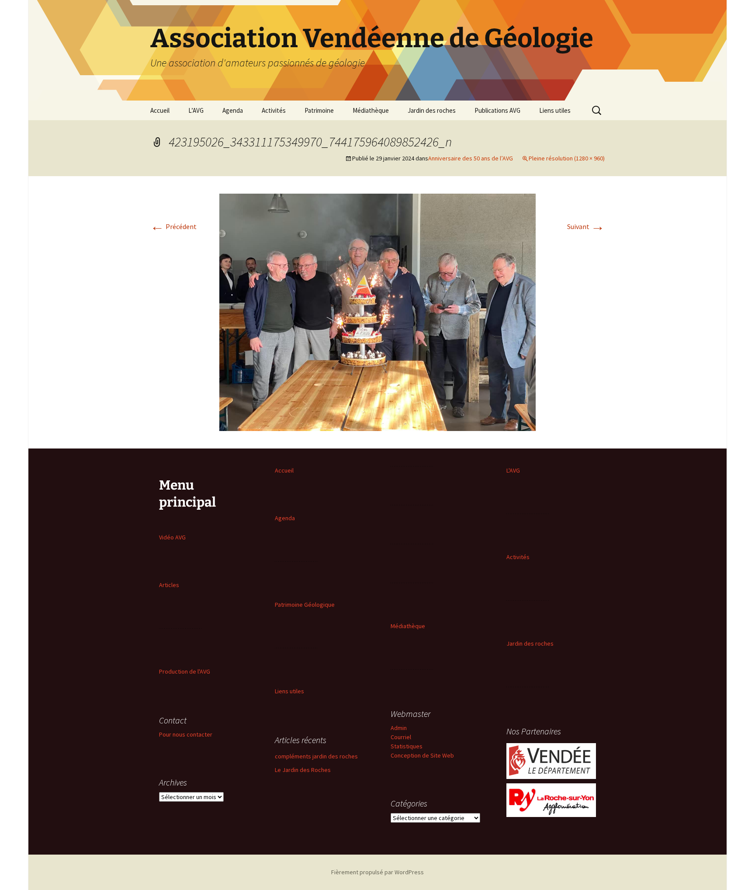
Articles (169, 585)
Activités (274, 110)
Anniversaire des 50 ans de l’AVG (470, 158)
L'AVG (513, 470)
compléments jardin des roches (316, 756)
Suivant (586, 226)
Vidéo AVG (172, 537)
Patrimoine (319, 110)
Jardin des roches (432, 110)
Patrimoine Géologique (305, 604)
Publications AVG (497, 110)
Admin (399, 728)
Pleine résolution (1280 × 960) (567, 158)
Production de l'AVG (184, 671)
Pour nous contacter (185, 734)
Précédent (173, 226)
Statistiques (407, 746)
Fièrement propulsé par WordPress (377, 872)
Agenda (232, 110)
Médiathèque (371, 110)
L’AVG (196, 110)
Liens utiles (555, 110)
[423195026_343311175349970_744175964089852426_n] (377, 311)
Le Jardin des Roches (303, 770)
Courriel (401, 737)
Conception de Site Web (422, 755)
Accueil (160, 110)
